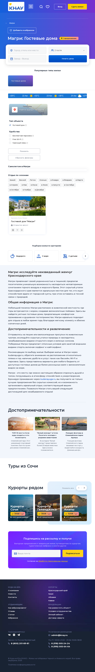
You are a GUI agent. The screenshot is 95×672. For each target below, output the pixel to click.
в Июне (34, 185)
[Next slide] (87, 81)
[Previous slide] (7, 81)
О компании (13, 590)
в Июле (44, 185)
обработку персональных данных (53, 561)
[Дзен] (14, 635)
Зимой (12, 180)
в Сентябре (69, 185)
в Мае (24, 185)
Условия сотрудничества (59, 611)
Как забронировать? (17, 608)
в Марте (79, 180)
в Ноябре (27, 190)
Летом (33, 180)
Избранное (13, 618)
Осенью (43, 180)
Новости (12, 594)
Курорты (52, 587)
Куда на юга (14, 587)
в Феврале (67, 180)
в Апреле (14, 185)
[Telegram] (18, 635)
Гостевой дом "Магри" (23, 221)
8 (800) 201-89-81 (20, 643)
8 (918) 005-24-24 (60, 643)
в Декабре (39, 190)
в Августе (56, 185)
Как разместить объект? (59, 608)
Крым (50, 594)
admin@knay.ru (59, 635)
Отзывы (11, 611)
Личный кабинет (55, 615)
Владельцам (54, 604)
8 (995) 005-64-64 (60, 646)
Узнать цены (68, 59)
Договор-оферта (56, 618)
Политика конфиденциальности (21, 665)
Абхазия (52, 597)
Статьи (11, 615)
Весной (22, 180)
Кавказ (51, 601)
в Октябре (14, 190)
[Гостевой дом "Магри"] (27, 206)
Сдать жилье (77, 7)
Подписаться (73, 553)
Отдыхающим (15, 604)
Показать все (68, 488)
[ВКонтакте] (9, 635)
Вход (60, 7)
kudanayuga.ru (48, 379)
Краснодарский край (58, 590)
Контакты (12, 597)
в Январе (55, 180)
